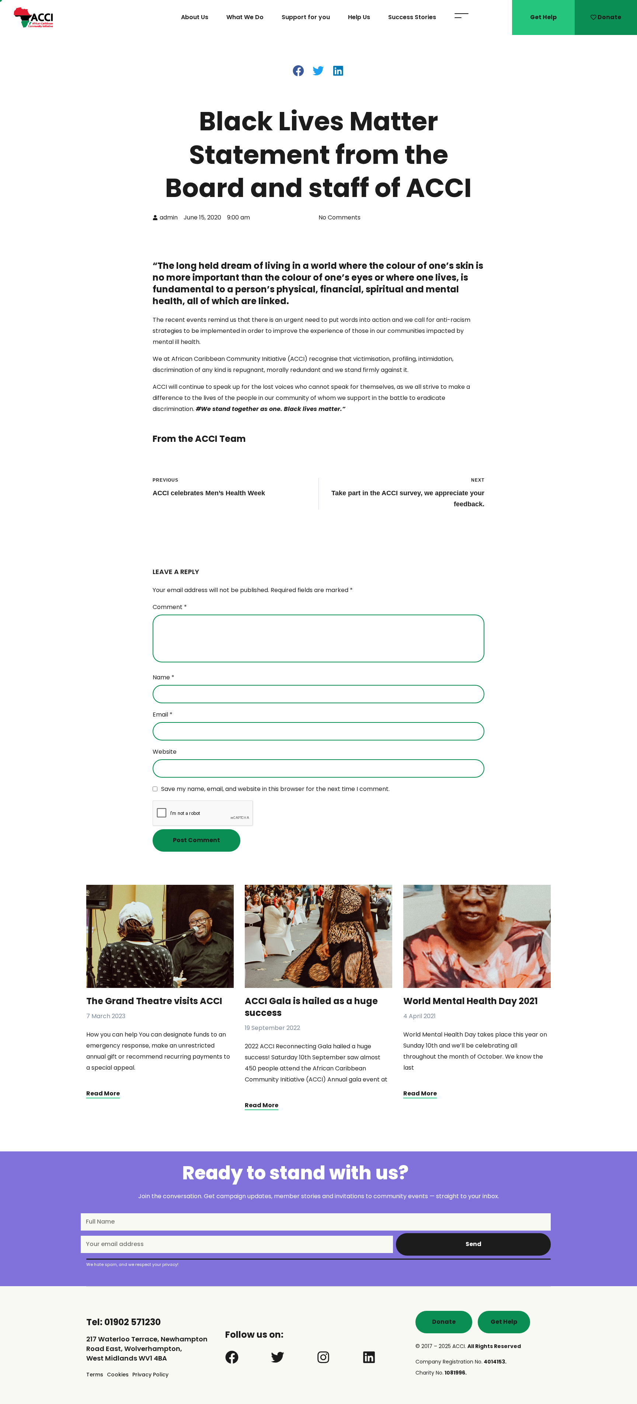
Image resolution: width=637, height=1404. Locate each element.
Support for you (306, 17)
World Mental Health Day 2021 (470, 1001)
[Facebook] (232, 1357)
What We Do (245, 17)
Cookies (118, 1374)
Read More (103, 1093)
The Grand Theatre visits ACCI (154, 1001)
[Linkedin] (369, 1357)
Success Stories (412, 17)
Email (163, 714)
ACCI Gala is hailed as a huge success (311, 1007)
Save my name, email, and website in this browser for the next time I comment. (275, 789)
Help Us (359, 17)
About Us (194, 17)
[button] (299, 70)
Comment (170, 607)
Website (165, 751)
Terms (94, 1374)
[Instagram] (323, 1357)
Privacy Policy (150, 1374)
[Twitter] (277, 1357)
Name (163, 677)
